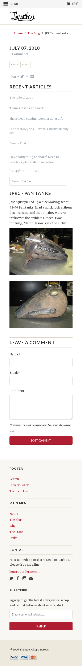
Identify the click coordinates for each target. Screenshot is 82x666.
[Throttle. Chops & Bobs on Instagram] (24, 578)
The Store (16, 532)
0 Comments (18, 54)
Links (13, 538)
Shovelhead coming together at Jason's (36, 119)
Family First (17, 143)
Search (14, 479)
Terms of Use (18, 491)
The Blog (15, 520)
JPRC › (25, 64)
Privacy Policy (19, 485)
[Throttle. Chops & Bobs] (41, 16)
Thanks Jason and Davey (26, 108)
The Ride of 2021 (21, 98)
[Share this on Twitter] (21, 76)
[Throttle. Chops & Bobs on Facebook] (18, 578)
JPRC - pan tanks (30, 193)
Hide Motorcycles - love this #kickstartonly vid (39, 131)
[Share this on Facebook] (26, 76)
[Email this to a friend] (31, 76)
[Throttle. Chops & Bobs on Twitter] (11, 578)
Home (13, 514)
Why (12, 526)
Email (14, 372)
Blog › (14, 64)
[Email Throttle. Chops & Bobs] (31, 578)
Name (14, 354)
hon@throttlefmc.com (25, 171)
